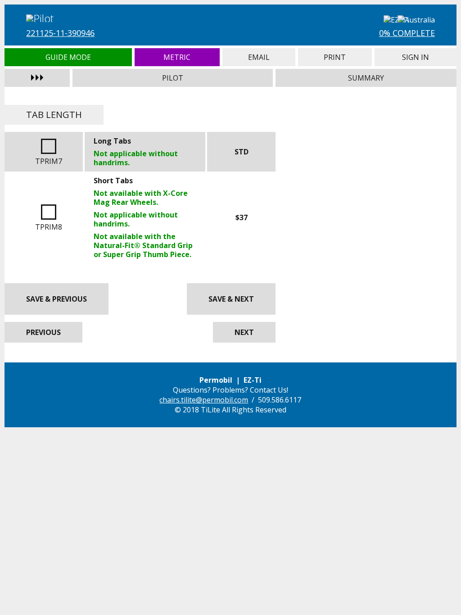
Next (244, 332)
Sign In (415, 57)
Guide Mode (68, 57)
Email (258, 57)
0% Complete (407, 32)
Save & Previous (56, 299)
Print (335, 57)
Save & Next (231, 299)
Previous (43, 332)
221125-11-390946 (60, 32)
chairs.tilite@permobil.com (203, 400)
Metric (177, 57)
